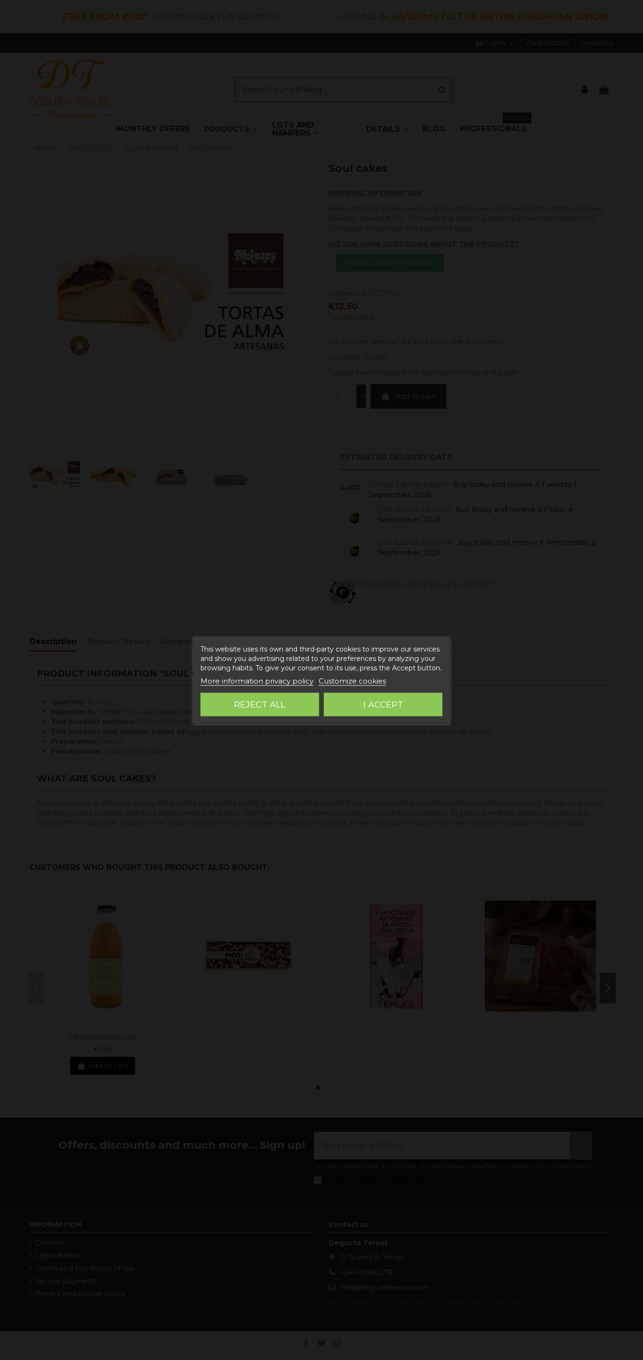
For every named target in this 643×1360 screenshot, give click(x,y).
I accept (383, 704)
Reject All (259, 704)
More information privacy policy (257, 680)
